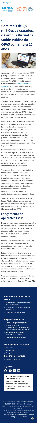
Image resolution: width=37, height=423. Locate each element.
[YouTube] (10, 370)
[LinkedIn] (18, 370)
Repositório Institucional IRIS (15, 312)
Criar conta (9, 348)
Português (7, 2)
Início (3, 21)
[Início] (17, 9)
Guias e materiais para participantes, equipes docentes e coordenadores (18, 329)
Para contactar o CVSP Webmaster (15, 415)
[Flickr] (14, 370)
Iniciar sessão (10, 350)
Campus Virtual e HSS (13, 359)
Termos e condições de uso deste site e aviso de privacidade (19, 304)
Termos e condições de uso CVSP (22, 416)
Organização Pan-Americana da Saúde (18, 307)
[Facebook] (5, 370)
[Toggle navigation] (4, 15)
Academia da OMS (12, 310)
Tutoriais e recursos (12, 325)
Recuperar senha (11, 353)
